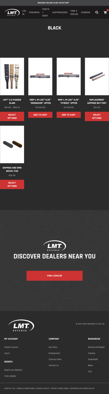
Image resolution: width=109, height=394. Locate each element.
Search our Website (13, 370)
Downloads (93, 359)
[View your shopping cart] (105, 12)
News (90, 365)
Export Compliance (60, 388)
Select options (12, 116)
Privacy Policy (42, 388)
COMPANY (54, 338)
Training (91, 353)
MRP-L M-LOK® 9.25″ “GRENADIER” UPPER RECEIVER (40, 101)
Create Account (11, 347)
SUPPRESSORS (60, 12)
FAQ (90, 371)
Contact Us (54, 365)
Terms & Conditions (25, 388)
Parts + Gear (45, 12)
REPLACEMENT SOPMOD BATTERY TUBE (96, 101)
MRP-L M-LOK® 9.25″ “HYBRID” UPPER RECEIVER (68, 101)
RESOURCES (94, 338)
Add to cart (40, 114)
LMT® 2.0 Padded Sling (12, 101)
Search (8, 361)
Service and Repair (96, 347)
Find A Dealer (54, 275)
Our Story (53, 347)
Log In (24, 12)
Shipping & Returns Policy (82, 388)
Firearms (34, 12)
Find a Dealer (74, 12)
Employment (54, 353)
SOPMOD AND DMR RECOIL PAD (12, 169)
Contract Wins (55, 359)
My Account (11, 338)
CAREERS (85, 12)
